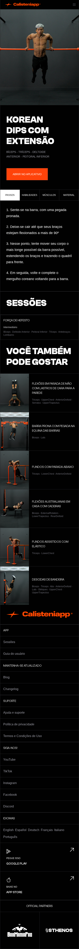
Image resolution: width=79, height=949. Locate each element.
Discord (8, 806)
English (8, 830)
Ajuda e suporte (14, 712)
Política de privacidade (18, 724)
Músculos (49, 195)
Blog (6, 677)
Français (47, 830)
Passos (10, 195)
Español (20, 830)
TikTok (7, 771)
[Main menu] (74, 4)
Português (10, 837)
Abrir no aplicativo (27, 174)
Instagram (10, 783)
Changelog (10, 689)
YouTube (9, 759)
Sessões (9, 642)
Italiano (59, 830)
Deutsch (33, 830)
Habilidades (29, 195)
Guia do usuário (14, 653)
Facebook (10, 794)
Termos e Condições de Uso (22, 736)
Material (69, 195)
